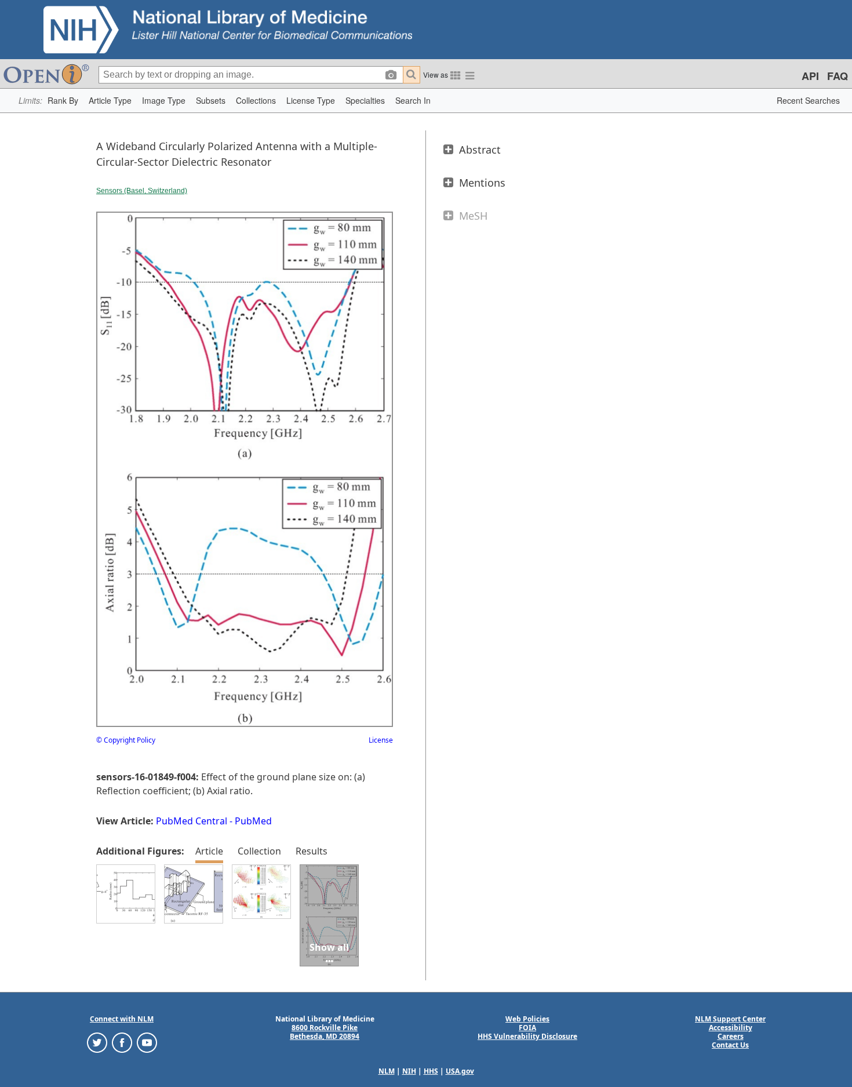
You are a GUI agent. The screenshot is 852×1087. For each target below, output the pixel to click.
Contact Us (730, 1045)
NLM (386, 1071)
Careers (731, 1036)
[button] (63, 100)
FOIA (527, 1028)
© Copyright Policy (125, 740)
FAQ (837, 75)
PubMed (253, 821)
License (381, 740)
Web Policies (527, 1019)
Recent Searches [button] (808, 100)
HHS (431, 1071)
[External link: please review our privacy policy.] (97, 1042)
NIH (409, 1071)
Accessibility (730, 1028)
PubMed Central (191, 821)
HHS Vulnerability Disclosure (527, 1036)
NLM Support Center (730, 1019)
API (810, 75)
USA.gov (460, 1071)
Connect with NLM (122, 1019)
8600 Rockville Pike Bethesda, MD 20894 (324, 1032)
